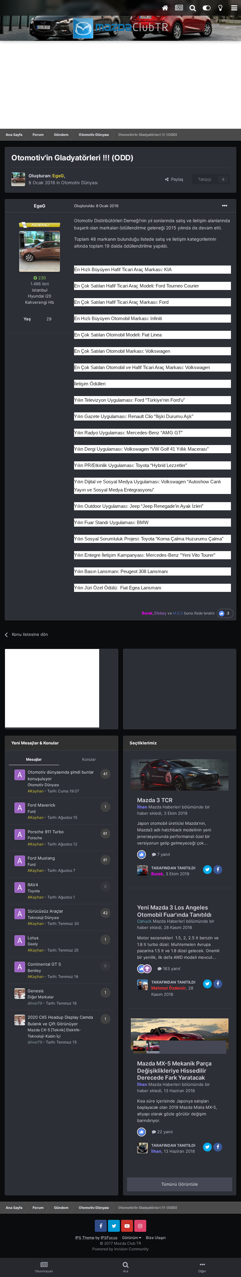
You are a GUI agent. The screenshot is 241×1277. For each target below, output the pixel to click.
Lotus (33, 937)
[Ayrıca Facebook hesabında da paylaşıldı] (217, 869)
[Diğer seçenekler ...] (224, 206)
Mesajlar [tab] (34, 759)
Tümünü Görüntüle (179, 1184)
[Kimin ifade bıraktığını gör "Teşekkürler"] (147, 968)
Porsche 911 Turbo (46, 831)
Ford (31, 811)
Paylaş (176, 179)
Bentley (34, 970)
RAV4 (33, 884)
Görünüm (130, 1237)
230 (41, 277)
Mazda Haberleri (164, 806)
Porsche (35, 837)
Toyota (34, 890)
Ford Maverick (41, 805)
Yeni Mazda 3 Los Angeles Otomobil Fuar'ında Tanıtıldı (174, 911)
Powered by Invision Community (120, 1249)
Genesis (36, 990)
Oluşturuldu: (96, 205)
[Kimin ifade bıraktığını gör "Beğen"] (141, 853)
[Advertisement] (120, 85)
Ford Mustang (41, 858)
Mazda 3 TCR (155, 800)
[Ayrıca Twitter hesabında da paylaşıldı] (207, 869)
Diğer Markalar (41, 997)
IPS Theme (84, 1237)
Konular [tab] (89, 759)
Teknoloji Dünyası (43, 917)
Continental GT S (44, 964)
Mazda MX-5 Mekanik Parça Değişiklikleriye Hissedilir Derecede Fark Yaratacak (174, 1070)
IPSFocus (109, 1237)
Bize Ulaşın (156, 1237)
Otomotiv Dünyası (79, 182)
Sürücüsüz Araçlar (45, 911)
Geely (33, 944)
